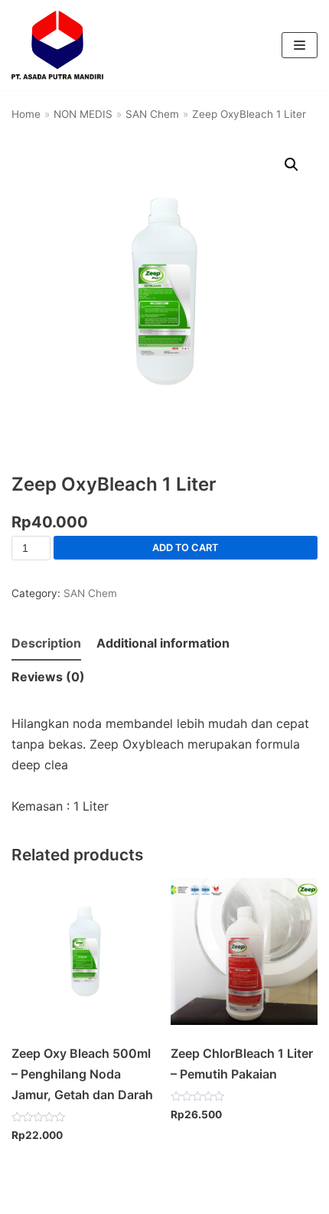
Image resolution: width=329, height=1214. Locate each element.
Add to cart (185, 547)
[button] (291, 164)
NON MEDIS (83, 114)
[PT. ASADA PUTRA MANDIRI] (57, 45)
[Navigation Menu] (300, 45)
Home (26, 114)
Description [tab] (46, 643)
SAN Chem (152, 114)
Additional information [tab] (163, 643)
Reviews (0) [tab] (48, 676)
